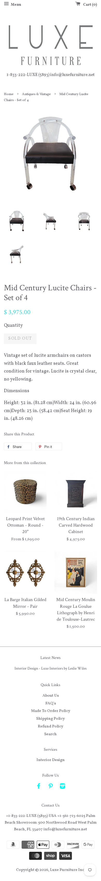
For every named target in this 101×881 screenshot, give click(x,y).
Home (8, 94)
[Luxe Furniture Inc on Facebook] (38, 787)
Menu (15, 4)
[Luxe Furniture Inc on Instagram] (62, 787)
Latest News (50, 657)
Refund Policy (50, 726)
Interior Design (51, 760)
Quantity (13, 325)
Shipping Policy (50, 718)
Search (50, 734)
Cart (89, 4)
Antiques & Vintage (36, 94)
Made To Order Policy (50, 711)
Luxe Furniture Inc (67, 870)
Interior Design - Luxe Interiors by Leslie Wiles (50, 668)
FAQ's (50, 703)
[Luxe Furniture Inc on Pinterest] (50, 787)
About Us (50, 695)
